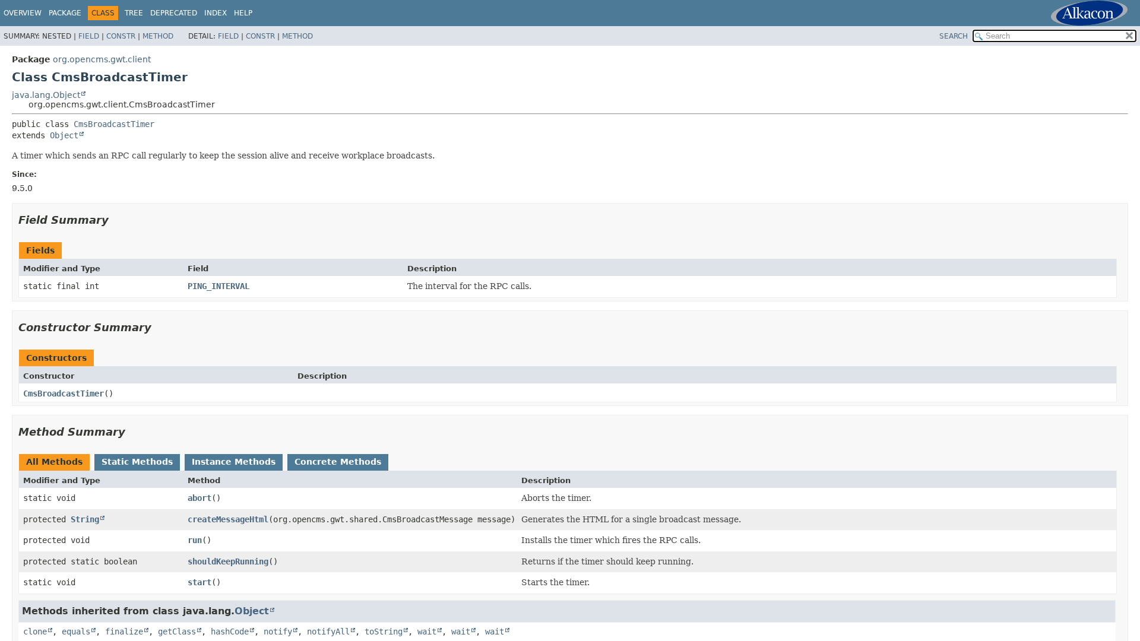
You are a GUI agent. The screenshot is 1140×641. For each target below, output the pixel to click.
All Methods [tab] (54, 462)
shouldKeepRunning (228, 561)
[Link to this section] (117, 220)
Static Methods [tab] (137, 462)
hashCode (230, 631)
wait (426, 631)
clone (35, 631)
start (199, 582)
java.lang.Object (46, 95)
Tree (134, 13)
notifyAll (328, 631)
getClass (177, 631)
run (195, 540)
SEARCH (953, 36)
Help (243, 13)
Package (65, 13)
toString (384, 631)
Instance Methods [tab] (234, 462)
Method (157, 36)
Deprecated (173, 13)
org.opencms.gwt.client (102, 59)
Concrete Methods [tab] (337, 462)
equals (76, 631)
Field (88, 36)
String (85, 519)
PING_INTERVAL (218, 286)
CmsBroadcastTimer (114, 124)
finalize (124, 631)
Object (64, 135)
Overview (23, 13)
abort (199, 498)
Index (215, 13)
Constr (120, 36)
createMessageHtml (228, 519)
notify (278, 631)
